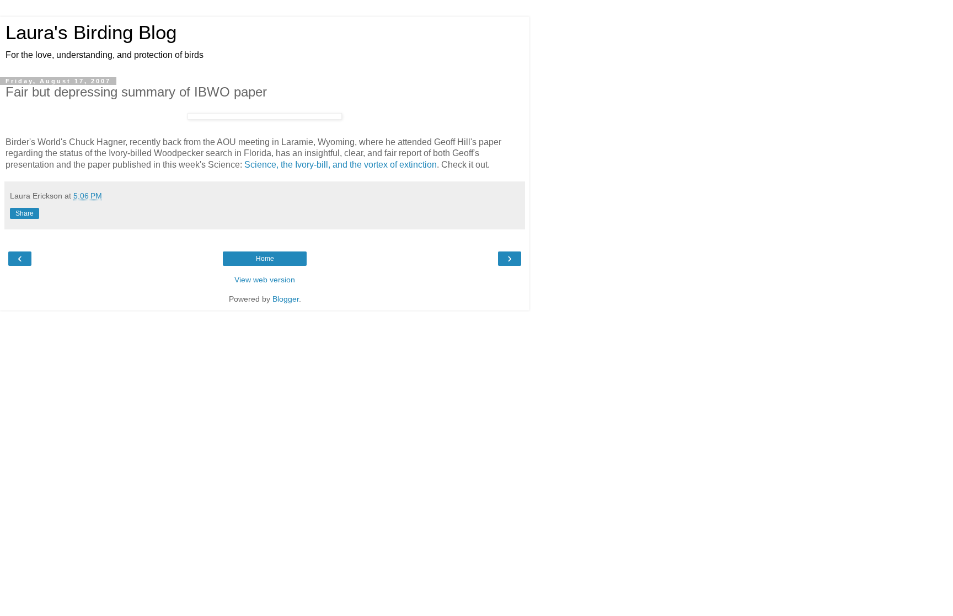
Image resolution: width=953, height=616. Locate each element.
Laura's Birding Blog (91, 32)
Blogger (285, 298)
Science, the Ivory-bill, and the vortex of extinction (340, 164)
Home (265, 259)
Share (24, 213)
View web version (264, 279)
